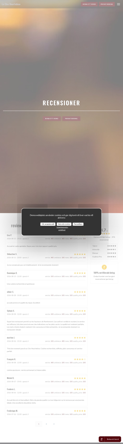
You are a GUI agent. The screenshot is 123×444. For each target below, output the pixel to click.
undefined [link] (61, 230)
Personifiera (78, 224)
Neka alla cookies (64, 224)
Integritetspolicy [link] (62, 227)
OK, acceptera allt (48, 224)
